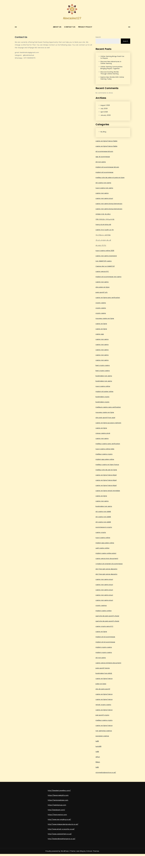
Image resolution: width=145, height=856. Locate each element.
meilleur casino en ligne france (107, 465)
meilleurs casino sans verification (108, 407)
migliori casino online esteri (106, 553)
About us (57, 27)
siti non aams (101, 162)
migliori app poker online (105, 459)
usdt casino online (102, 548)
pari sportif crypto (102, 715)
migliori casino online (103, 611)
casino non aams (102, 193)
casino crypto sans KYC (104, 626)
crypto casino (101, 303)
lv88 (97, 767)
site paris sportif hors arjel (105, 418)
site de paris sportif (103, 689)
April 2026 (104, 112)
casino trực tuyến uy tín (105, 230)
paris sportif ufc (102, 292)
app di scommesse (103, 157)
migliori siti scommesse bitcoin (107, 167)
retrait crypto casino (103, 705)
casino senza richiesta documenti (108, 663)
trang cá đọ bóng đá (103, 224)
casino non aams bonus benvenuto (109, 204)
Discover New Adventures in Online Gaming (111, 62)
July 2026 (104, 108)
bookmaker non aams (104, 376)
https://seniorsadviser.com (58, 800)
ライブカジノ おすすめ (103, 235)
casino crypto (101, 532)
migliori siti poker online (104, 392)
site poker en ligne (102, 287)
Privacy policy (85, 27)
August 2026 (105, 105)
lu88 (97, 741)
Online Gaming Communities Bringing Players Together (112, 68)
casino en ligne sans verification (108, 298)
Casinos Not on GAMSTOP (105, 266)
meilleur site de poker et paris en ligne (110, 178)
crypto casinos (101, 605)
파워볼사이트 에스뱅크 (103, 214)
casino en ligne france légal (106, 475)
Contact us (69, 27)
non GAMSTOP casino (104, 261)
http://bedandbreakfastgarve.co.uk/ (61, 839)
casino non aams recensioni (106, 256)
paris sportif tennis (103, 668)
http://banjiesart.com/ (56, 810)
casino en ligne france (104, 679)
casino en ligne (101, 324)
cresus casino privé (103, 433)
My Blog (103, 132)
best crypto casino (103, 365)
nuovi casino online (103, 386)
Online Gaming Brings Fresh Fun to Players (112, 57)
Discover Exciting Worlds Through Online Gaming (110, 73)
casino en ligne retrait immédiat (108, 491)
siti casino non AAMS (103, 512)
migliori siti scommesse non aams (108, 277)
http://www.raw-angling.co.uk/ (59, 819)
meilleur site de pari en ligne (106, 470)
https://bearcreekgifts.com (58, 795)
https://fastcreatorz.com (57, 815)
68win (98, 762)
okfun (98, 757)
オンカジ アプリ (101, 245)
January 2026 (106, 115)
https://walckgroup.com (57, 805)
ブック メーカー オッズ (103, 240)
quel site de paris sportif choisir (107, 616)
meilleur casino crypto (104, 454)
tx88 (97, 752)
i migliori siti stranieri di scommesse (109, 564)
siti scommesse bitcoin (104, 151)
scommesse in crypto (104, 527)
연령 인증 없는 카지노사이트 (105, 219)
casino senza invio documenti (107, 559)
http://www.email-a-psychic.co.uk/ (61, 829)
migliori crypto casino (104, 647)
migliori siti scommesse (104, 172)
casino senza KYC (102, 271)
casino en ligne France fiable (106, 141)
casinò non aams (102, 282)
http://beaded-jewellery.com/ (59, 791)
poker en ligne (101, 684)
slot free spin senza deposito (106, 569)
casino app (100, 334)
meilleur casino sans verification (108, 444)
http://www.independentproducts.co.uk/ (63, 824)
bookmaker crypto (102, 397)
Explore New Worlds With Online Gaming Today (112, 78)
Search (98, 37)
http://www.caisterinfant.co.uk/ (60, 834)
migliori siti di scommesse (105, 637)
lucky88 (98, 746)
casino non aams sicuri (104, 198)
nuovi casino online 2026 (105, 251)
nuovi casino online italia (105, 449)
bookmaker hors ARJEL (104, 673)
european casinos (102, 736)
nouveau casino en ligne (105, 318)
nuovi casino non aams (104, 188)
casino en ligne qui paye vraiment (108, 423)
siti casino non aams (103, 183)
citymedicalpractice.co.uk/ (106, 772)
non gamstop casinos (104, 731)
